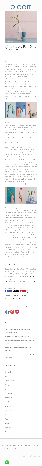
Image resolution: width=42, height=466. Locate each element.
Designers (8, 385)
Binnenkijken (9, 372)
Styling (18, 298)
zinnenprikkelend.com (9, 448)
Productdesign (10, 298)
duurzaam (14, 296)
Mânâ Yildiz (26, 271)
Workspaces (9, 432)
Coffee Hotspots (10, 380)
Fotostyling (8, 393)
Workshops (9, 427)
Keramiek (22, 296)
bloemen (29, 293)
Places (7, 419)
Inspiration (8, 398)
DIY (6, 389)
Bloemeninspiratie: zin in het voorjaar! (17, 336)
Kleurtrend (8, 410)
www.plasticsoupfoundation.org (15, 184)
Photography (9, 415)
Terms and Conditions (9, 445)
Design (7, 296)
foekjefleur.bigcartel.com (12, 264)
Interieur (8, 402)
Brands (7, 376)
